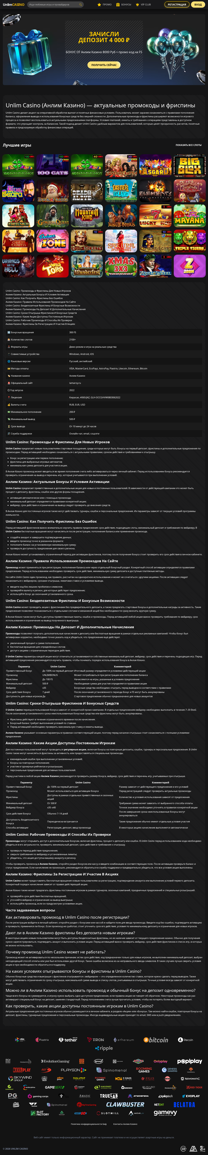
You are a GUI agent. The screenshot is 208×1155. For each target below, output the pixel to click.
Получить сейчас (104, 65)
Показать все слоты (189, 145)
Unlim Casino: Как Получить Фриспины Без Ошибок (34, 298)
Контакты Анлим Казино (125, 1124)
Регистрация (177, 4)
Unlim (13, 4)
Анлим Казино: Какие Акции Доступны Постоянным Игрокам (39, 316)
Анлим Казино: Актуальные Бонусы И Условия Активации (37, 294)
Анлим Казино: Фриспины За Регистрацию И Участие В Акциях (40, 324)
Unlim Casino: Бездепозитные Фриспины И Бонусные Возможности (43, 305)
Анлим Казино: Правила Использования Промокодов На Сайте (41, 301)
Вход (198, 4)
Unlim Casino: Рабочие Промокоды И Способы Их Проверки (39, 320)
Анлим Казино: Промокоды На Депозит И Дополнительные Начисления (46, 309)
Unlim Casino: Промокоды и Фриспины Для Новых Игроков (38, 290)
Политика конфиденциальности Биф (89, 1124)
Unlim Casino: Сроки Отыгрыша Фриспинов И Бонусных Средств (41, 312)
